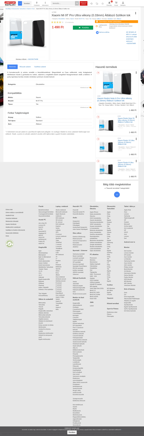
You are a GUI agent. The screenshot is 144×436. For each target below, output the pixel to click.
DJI (125, 294)
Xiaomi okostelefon (96, 220)
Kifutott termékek (113, 303)
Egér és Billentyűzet (45, 257)
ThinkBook (59, 248)
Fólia (108, 214)
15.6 (40, 273)
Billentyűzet (42, 255)
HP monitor (127, 255)
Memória (92, 260)
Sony (108, 273)
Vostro (58, 228)
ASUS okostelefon (95, 218)
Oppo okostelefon (95, 250)
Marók (76, 409)
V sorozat (58, 246)
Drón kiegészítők (129, 296)
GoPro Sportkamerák (130, 309)
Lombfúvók (76, 362)
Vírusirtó (109, 294)
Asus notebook (60, 277)
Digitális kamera (43, 319)
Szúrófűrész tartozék (79, 331)
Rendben (72, 432)
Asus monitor (128, 263)
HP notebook (60, 254)
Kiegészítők (43, 247)
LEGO (92, 306)
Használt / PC (77, 206)
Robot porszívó (77, 238)
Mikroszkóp (42, 303)
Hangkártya (93, 268)
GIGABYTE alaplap (96, 284)
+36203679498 (32, 59)
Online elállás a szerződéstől (14, 212)
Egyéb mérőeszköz (44, 339)
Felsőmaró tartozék (78, 344)
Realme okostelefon (96, 246)
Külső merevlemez (44, 265)
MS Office (110, 290)
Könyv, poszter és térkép (46, 325)
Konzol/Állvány (43, 295)
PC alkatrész (94, 254)
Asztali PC (42, 220)
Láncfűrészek (78, 364)
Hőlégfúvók (76, 421)
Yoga (57, 240)
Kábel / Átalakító (44, 287)
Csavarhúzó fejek (79, 309)
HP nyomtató (77, 262)
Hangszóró (76, 221)
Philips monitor (128, 267)
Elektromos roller (112, 312)
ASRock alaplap (95, 282)
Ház (91, 270)
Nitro (57, 309)
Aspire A (58, 307)
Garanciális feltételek (12, 233)
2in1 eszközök (128, 228)
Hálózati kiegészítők (79, 288)
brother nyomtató (78, 270)
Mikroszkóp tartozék (45, 315)
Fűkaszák (76, 366)
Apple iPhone (94, 212)
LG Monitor (127, 259)
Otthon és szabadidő (46, 299)
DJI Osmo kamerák (130, 311)
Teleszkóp (42, 305)
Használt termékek (44, 216)
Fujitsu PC (42, 241)
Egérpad (41, 281)
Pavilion (58, 260)
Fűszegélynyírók (78, 356)
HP (125, 220)
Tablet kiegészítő (129, 218)
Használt (75, 210)
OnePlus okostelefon (96, 234)
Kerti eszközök (77, 352)
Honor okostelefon (95, 232)
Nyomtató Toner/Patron (80, 266)
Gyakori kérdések (11, 224)
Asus (125, 212)
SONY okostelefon (95, 224)
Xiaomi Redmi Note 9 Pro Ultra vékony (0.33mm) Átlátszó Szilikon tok (114, 99)
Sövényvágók (78, 360)
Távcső (41, 307)
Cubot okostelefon (95, 248)
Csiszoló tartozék (78, 336)
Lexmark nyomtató (78, 258)
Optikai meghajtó (95, 264)
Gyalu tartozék (77, 346)
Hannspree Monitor (130, 273)
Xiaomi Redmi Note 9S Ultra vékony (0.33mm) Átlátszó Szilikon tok (126, 120)
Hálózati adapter (78, 286)
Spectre (58, 269)
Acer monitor (128, 257)
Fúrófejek (77, 307)
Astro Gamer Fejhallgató (80, 229)
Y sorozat (58, 244)
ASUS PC (42, 237)
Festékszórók (77, 423)
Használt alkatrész (78, 214)
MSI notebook (60, 218)
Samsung (110, 242)
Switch (58, 299)
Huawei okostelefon (96, 226)
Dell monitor (128, 251)
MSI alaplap (93, 286)
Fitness (109, 314)
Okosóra (92, 216)
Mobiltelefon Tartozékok (46, 267)
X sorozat (58, 285)
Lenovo (126, 214)
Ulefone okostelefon (96, 242)
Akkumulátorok (78, 305)
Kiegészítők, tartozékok (46, 311)
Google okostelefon (96, 244)
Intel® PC (41, 243)
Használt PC (42, 231)
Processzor (93, 258)
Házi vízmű (76, 374)
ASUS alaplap (94, 280)
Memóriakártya (43, 253)
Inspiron (58, 226)
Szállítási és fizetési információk (15, 230)
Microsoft (127, 224)
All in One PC (43, 223)
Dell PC (41, 227)
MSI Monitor (127, 281)
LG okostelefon (94, 228)
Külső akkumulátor (44, 261)
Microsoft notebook (61, 212)
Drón (125, 292)
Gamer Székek (43, 263)
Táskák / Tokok (43, 269)
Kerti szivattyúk (77, 372)
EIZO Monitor (128, 279)
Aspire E (58, 301)
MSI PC (41, 235)
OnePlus (109, 252)
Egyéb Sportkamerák (131, 307)
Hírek (7, 236)
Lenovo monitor (129, 253)
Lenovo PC (42, 225)
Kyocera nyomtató (78, 264)
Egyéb (109, 220)
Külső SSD (93, 298)
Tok (108, 218)
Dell (125, 238)
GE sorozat (59, 220)
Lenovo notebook (61, 236)
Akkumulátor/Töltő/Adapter (132, 299)
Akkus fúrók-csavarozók (80, 382)
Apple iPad (127, 210)
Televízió (110, 298)
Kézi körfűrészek (79, 405)
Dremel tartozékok (79, 323)
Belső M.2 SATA (95, 292)
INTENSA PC (43, 239)
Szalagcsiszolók (78, 398)
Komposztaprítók (78, 368)
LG (108, 263)
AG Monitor (127, 271)
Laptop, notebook (62, 206)
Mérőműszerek (77, 415)
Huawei (109, 222)
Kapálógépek (77, 370)
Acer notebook (60, 295)
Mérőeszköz (42, 327)
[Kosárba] (98, 72)
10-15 (40, 271)
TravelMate (59, 303)
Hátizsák (41, 277)
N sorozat (59, 283)
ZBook (58, 275)
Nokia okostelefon (95, 214)
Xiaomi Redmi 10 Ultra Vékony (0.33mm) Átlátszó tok (126, 142)
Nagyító (41, 309)
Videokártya (93, 266)
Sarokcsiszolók (78, 388)
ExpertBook (59, 293)
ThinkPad (59, 242)
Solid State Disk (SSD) (97, 288)
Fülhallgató (76, 225)
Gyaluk (77, 407)
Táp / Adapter (43, 293)
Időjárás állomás (44, 313)
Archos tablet (128, 226)
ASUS (126, 232)
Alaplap (92, 278)
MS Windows (111, 288)
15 (56, 256)
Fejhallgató (76, 223)
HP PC (41, 229)
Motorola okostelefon (96, 230)
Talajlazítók (76, 358)
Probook (58, 265)
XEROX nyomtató (78, 272)
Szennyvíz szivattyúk (79, 376)
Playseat (41, 285)
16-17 (40, 275)
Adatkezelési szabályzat (13, 227)
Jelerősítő (76, 283)
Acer (125, 234)
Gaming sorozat (61, 281)
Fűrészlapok (77, 311)
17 (56, 258)
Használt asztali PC (79, 212)
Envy (57, 273)
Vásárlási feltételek (11, 218)
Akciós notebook (61, 210)
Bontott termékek (44, 210)
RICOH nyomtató (78, 268)
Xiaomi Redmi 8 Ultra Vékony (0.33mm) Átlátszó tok (125, 164)
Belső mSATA (94, 296)
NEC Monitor (128, 283)
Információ (45, 5)
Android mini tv (129, 242)
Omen (57, 271)
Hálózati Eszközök (79, 278)
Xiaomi (109, 232)
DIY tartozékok (77, 325)
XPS (57, 232)
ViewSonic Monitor (130, 285)
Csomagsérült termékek (46, 214)
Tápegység (93, 272)
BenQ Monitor (128, 269)
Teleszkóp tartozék (44, 317)
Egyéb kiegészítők (44, 279)
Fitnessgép (110, 316)
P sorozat (58, 287)
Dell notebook (60, 224)
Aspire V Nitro (60, 297)
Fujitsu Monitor (128, 277)
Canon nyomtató (78, 260)
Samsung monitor (129, 261)
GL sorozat (59, 222)
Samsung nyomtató (79, 254)
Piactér (41, 206)
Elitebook (58, 267)
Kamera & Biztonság (79, 236)
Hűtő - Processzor (95, 274)
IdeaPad (58, 238)
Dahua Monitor (128, 275)
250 (57, 263)
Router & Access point (79, 294)
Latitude (58, 230)
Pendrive (41, 259)
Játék (91, 302)
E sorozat (58, 289)
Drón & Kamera (129, 289)
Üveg (108, 216)
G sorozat (59, 234)
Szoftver (110, 285)
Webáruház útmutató (12, 221)
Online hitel (9, 209)
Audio (75, 218)
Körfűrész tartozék (78, 333)
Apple (109, 212)
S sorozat (58, 291)
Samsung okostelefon (96, 222)
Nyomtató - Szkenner (80, 250)
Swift (57, 305)
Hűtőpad (41, 283)
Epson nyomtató (78, 256)
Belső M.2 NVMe (95, 294)
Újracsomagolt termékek (46, 212)
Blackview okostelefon (97, 240)
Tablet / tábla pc (129, 206)
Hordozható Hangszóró (80, 227)
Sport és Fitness (112, 309)
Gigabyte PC (42, 233)
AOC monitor (128, 265)
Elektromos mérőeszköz (46, 333)
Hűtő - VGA (93, 276)
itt (121, 429)
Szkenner (76, 274)
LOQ (57, 252)
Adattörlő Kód (10, 215)
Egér (40, 251)
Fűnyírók (75, 354)
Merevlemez (93, 262)
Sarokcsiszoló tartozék (80, 342)
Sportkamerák (128, 305)
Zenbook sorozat (61, 279)
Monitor (126, 247)
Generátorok (76, 425)
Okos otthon (77, 233)
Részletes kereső (84, 3)
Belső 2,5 (93, 290)
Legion (58, 250)
